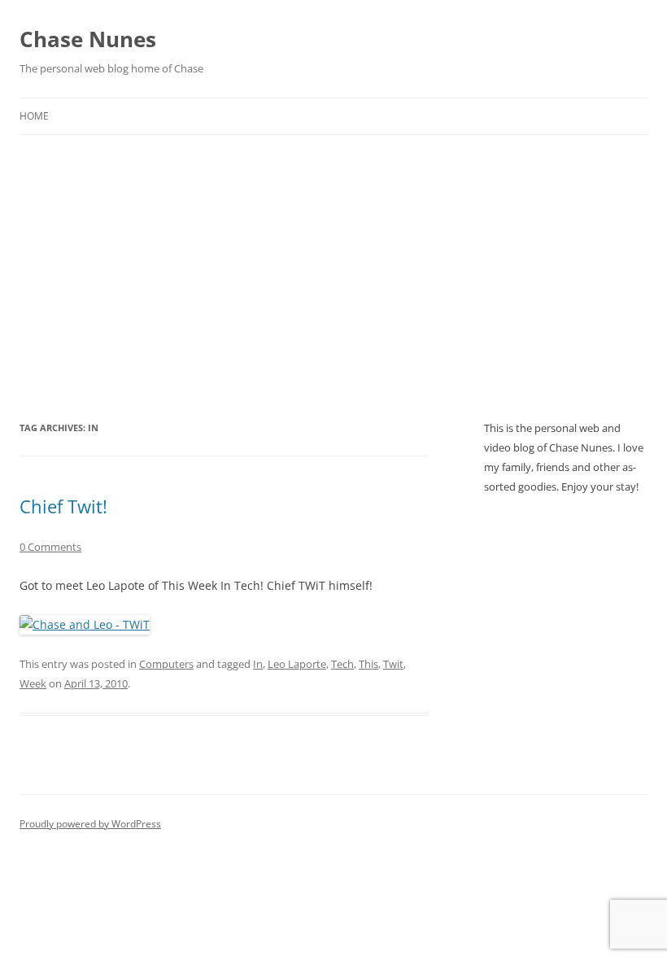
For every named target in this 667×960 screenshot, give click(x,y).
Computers (166, 664)
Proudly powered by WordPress (90, 824)
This (368, 664)
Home (34, 116)
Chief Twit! (63, 506)
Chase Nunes (88, 39)
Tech (342, 664)
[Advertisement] (333, 257)
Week (33, 683)
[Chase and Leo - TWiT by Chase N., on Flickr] (85, 624)
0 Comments (50, 546)
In (258, 664)
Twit (393, 664)
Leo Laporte (297, 664)
